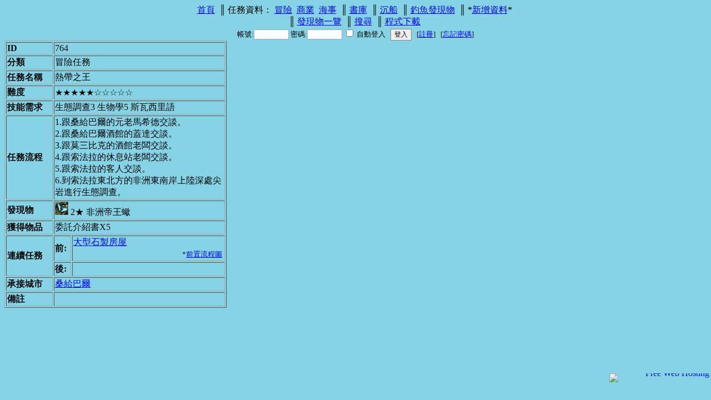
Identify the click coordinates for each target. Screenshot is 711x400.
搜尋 (363, 21)
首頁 (206, 9)
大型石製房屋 (100, 242)
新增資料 (490, 9)
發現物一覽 (319, 21)
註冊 (426, 34)
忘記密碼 (457, 34)
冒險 (283, 9)
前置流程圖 (204, 254)
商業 (305, 9)
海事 (328, 9)
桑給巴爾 (73, 283)
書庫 (358, 9)
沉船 (389, 9)
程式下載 (402, 21)
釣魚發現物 (432, 9)
